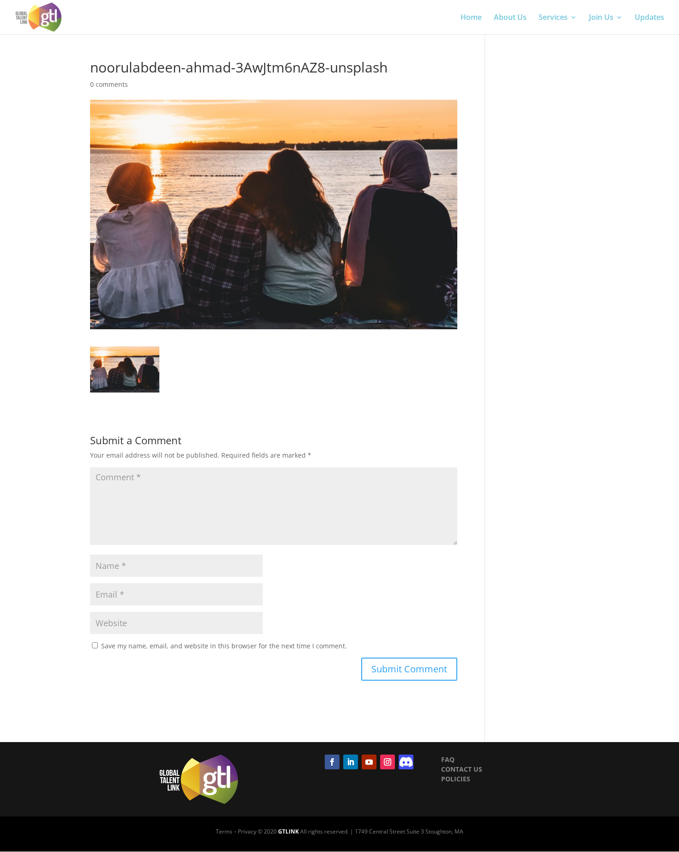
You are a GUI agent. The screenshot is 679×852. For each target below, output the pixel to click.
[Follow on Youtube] (369, 762)
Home (471, 18)
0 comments (109, 84)
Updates (649, 18)
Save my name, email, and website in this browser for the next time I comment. (224, 645)
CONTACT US (461, 769)
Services (553, 18)
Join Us (601, 18)
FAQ (448, 759)
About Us (510, 18)
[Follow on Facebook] (332, 762)
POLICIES (455, 778)
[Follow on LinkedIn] (350, 762)
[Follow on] (406, 762)
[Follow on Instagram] (387, 762)
